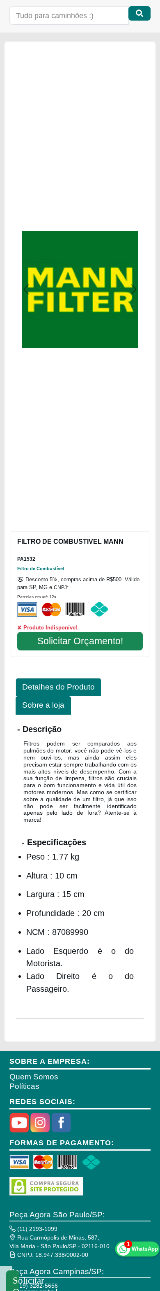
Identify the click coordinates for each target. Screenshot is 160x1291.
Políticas (24, 1086)
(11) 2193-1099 (36, 1229)
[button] (26, 289)
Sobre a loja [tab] (43, 705)
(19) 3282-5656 (37, 1285)
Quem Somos (33, 1076)
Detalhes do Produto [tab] (58, 687)
